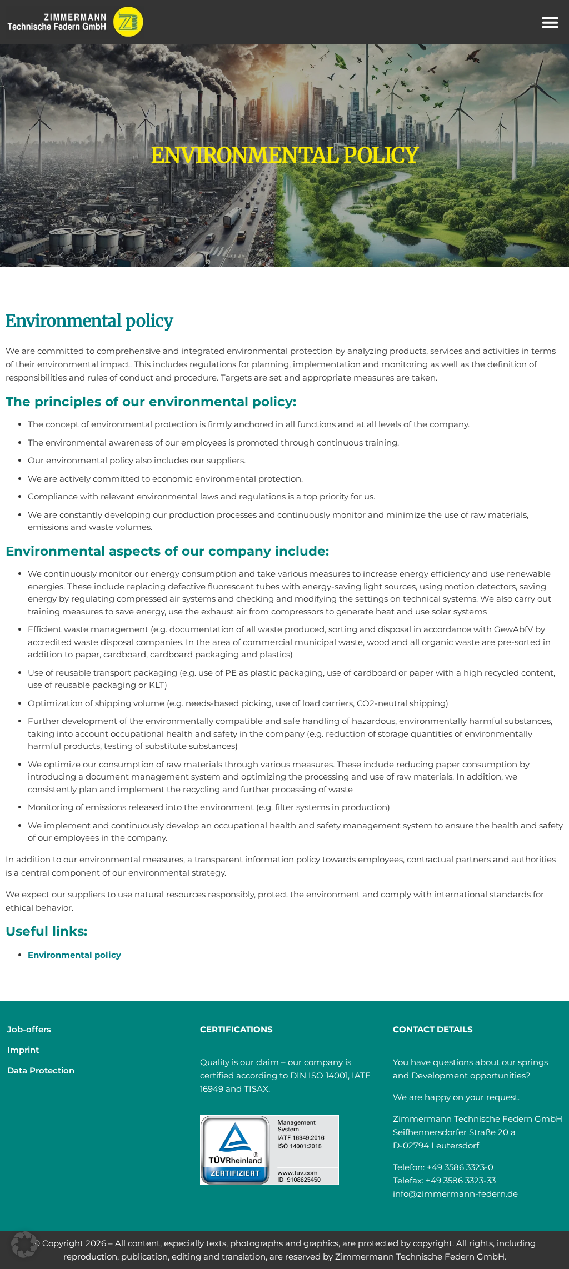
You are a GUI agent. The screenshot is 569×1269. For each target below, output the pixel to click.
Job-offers (29, 1029)
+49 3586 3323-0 (460, 1167)
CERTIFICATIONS (236, 1029)
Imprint (23, 1050)
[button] (550, 22)
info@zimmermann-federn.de (455, 1193)
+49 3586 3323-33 (461, 1180)
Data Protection (40, 1070)
